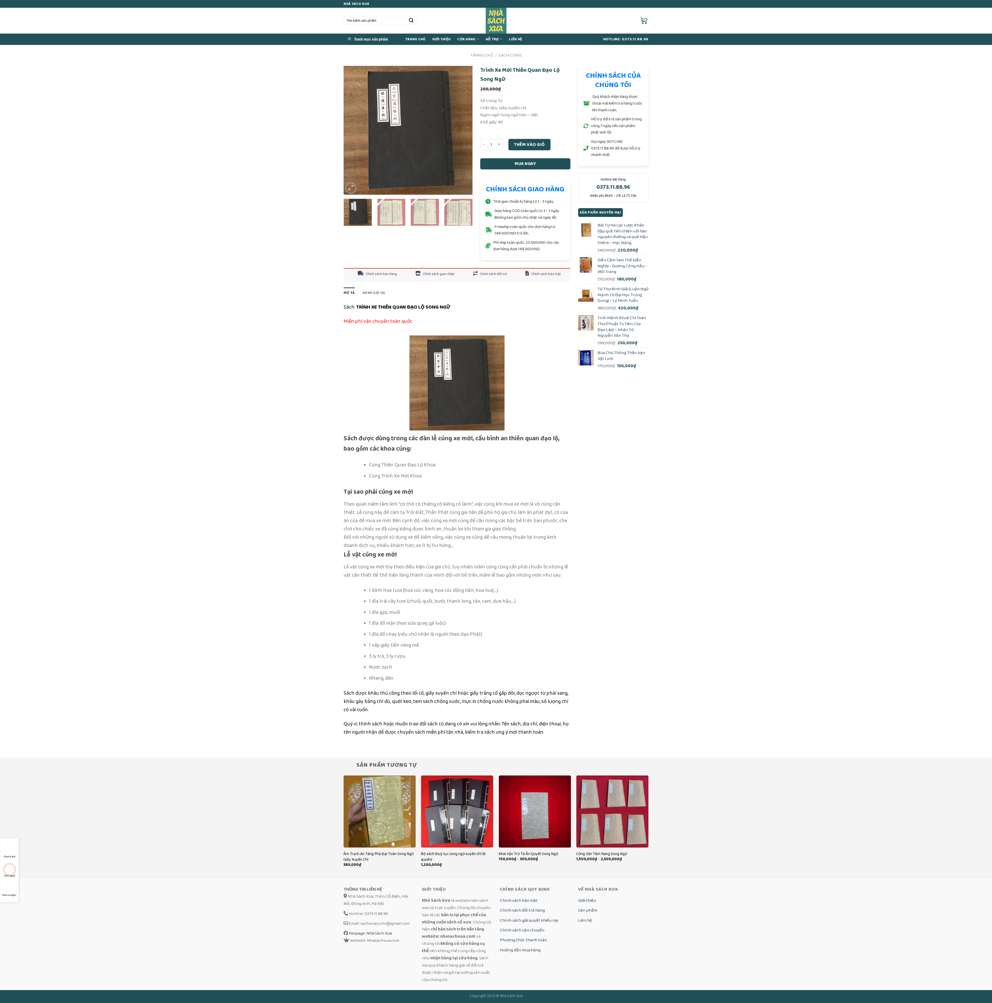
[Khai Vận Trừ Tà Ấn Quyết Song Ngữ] (535, 811)
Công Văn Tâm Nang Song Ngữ (601, 854)
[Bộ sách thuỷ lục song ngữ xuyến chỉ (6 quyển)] (457, 811)
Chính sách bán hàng (381, 274)
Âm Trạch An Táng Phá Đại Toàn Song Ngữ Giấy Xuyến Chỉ (378, 857)
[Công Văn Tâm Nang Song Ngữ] (612, 811)
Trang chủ (415, 39)
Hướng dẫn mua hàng (520, 949)
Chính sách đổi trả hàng (522, 910)
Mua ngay (525, 163)
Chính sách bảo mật (545, 274)
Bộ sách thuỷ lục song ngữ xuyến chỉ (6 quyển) (453, 857)
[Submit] (411, 21)
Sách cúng (510, 55)
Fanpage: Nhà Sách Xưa (370, 933)
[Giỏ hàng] (644, 20)
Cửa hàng (466, 39)
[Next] (463, 130)
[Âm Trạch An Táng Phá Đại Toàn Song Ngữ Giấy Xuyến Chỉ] (380, 811)
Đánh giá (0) (373, 293)
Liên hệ (585, 920)
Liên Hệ (515, 39)
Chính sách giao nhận (438, 274)
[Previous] (352, 130)
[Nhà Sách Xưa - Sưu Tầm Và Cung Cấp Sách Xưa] (496, 21)
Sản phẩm (587, 910)
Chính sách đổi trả (493, 274)
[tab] (349, 292)
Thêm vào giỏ (529, 144)
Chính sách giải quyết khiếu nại (529, 920)
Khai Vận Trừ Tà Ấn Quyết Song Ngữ (528, 854)
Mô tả (349, 293)
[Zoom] (350, 188)
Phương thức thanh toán (523, 939)
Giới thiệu (441, 39)
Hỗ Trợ (492, 39)
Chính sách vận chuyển (522, 930)
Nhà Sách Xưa (511, 996)
